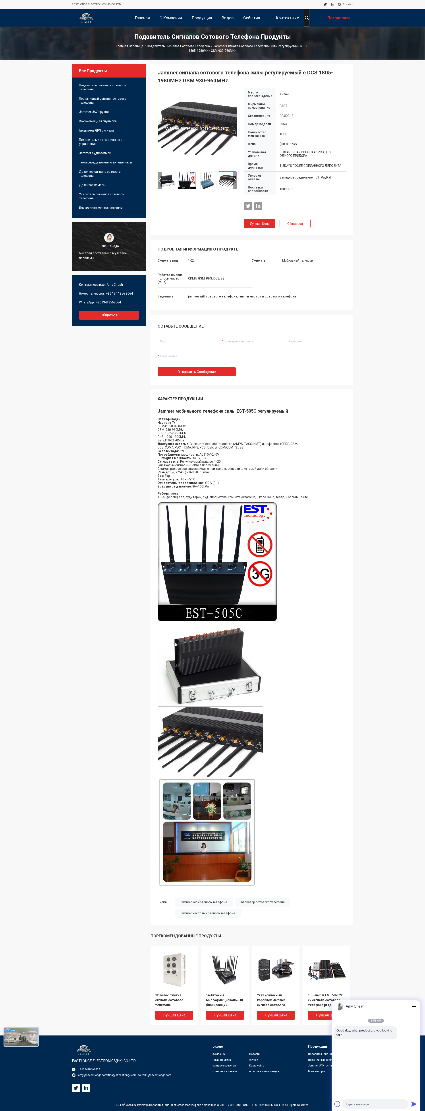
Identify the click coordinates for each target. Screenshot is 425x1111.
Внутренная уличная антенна (100, 207)
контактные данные (224, 1071)
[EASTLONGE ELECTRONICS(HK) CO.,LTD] (86, 17)
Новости (254, 1054)
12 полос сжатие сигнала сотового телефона (169, 1000)
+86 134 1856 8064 (119, 293)
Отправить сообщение (197, 372)
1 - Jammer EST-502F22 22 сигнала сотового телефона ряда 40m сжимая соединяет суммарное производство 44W (325, 1000)
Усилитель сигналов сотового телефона (101, 196)
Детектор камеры (92, 185)
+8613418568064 (108, 302)
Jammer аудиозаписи (95, 153)
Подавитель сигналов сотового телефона (178, 46)
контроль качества (224, 1065)
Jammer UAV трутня (94, 112)
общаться (109, 315)
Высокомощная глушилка (98, 121)
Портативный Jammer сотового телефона (102, 100)
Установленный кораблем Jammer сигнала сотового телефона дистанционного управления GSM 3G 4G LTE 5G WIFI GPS (274, 1000)
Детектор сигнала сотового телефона (100, 173)
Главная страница (129, 46)
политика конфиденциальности (264, 1071)
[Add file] (337, 1104)
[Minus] (414, 1006)
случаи (253, 1059)
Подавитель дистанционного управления (100, 142)
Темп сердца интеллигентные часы (105, 162)
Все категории (317, 1071)
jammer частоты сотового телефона (208, 913)
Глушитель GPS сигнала (96, 130)
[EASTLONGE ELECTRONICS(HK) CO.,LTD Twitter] (325, 4)
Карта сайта (256, 1065)
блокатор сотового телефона (263, 902)
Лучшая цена (260, 223)
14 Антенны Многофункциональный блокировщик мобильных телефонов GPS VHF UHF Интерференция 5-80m (224, 1000)
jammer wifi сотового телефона (204, 902)
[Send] (413, 1104)
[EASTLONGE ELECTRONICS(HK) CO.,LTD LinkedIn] (332, 4)
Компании (219, 1054)
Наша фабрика (221, 1059)
